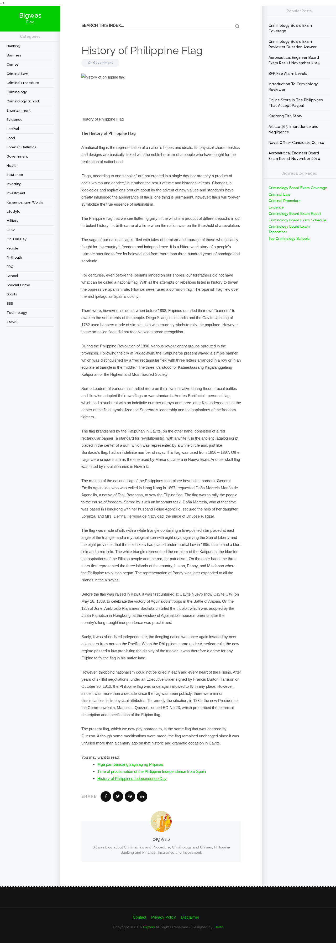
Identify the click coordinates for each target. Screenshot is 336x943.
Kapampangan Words (25, 202)
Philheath (14, 257)
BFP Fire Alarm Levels (288, 73)
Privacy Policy (163, 917)
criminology (17, 92)
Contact (139, 917)
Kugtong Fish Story (285, 116)
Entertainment (18, 110)
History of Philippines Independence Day (132, 778)
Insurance (15, 175)
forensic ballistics (21, 147)
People (12, 248)
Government (17, 156)
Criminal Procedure (23, 83)
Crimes (12, 64)
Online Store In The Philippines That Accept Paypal (296, 103)
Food (11, 138)
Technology (17, 313)
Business (14, 55)
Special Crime (18, 285)
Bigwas (149, 927)
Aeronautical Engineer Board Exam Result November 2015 (294, 60)
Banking (13, 46)
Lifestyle (13, 211)
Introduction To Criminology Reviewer (293, 87)
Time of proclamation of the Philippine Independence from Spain (151, 771)
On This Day (17, 239)
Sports (12, 294)
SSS (10, 303)
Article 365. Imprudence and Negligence (293, 129)
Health (12, 166)
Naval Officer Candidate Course (296, 142)
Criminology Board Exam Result (295, 213)
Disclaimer (190, 917)
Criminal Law (17, 74)
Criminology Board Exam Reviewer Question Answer (293, 44)
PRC (10, 267)
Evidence (15, 120)
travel (12, 322)
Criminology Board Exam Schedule (297, 220)
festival (13, 129)
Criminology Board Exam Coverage (290, 28)
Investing (14, 184)
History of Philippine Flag (142, 50)
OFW (11, 230)
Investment (16, 193)
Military (12, 221)
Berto (218, 927)
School (12, 276)
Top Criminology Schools (289, 238)
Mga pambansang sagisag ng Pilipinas (130, 764)
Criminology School (23, 101)
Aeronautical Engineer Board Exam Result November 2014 (294, 156)
